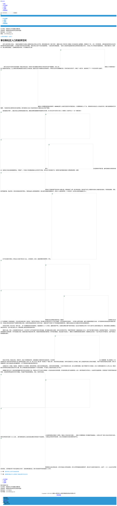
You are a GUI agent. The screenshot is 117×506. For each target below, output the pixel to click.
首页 (4, 3)
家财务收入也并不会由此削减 (12, 471)
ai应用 (4, 8)
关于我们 (5, 5)
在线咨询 (5, 500)
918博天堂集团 (4, 36)
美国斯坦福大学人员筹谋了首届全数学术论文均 (16, 474)
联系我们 (5, 10)
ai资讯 (4, 7)
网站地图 (59, 495)
